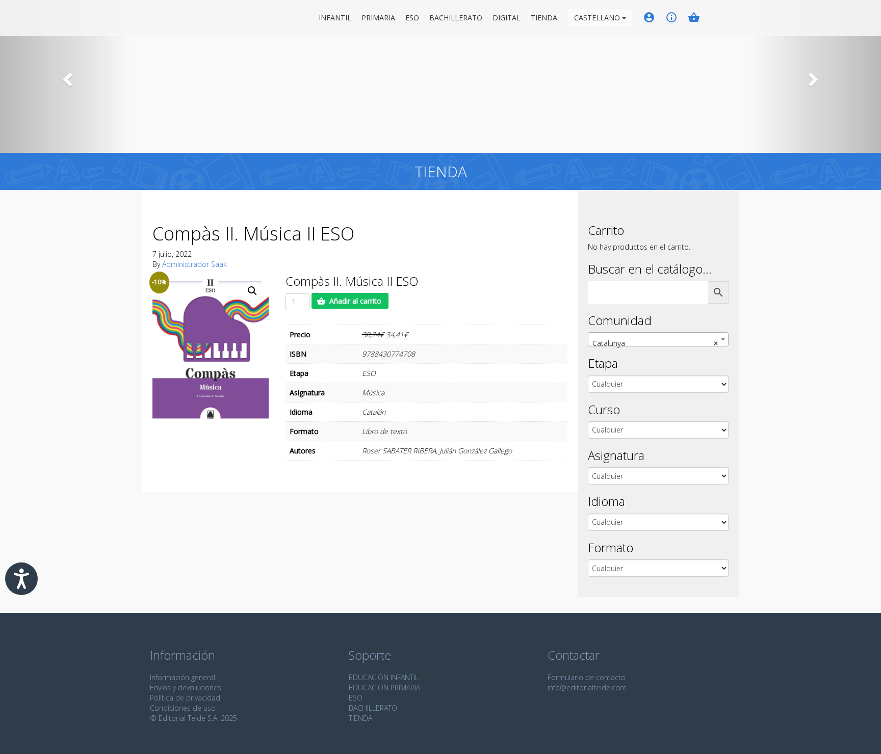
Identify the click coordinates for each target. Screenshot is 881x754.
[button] (66, 76)
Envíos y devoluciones (185, 687)
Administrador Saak (194, 264)
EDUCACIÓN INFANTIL (384, 677)
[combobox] (658, 339)
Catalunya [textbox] (655, 343)
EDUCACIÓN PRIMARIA (384, 687)
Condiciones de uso (183, 708)
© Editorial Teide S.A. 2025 (193, 718)
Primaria (378, 17)
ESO (412, 17)
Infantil (335, 17)
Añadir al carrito (355, 301)
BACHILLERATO (373, 708)
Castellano (598, 17)
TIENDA (360, 718)
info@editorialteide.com (587, 687)
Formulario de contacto (587, 677)
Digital (507, 17)
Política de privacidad (185, 698)
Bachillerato (455, 17)
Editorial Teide (159, 17)
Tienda (544, 17)
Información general (182, 677)
